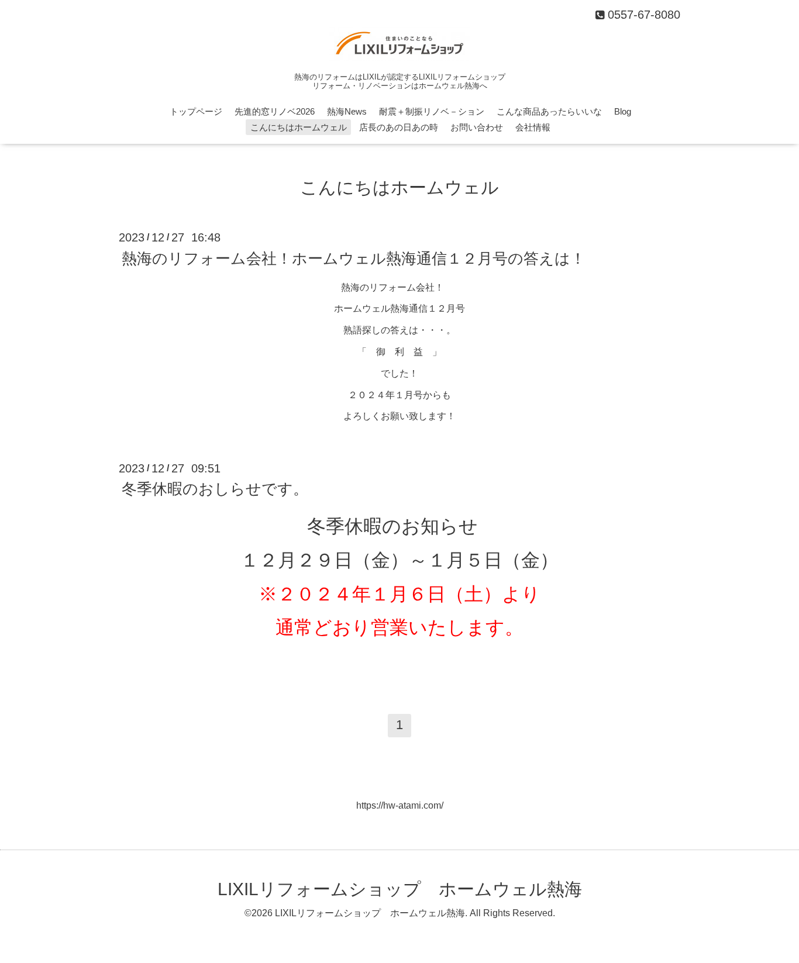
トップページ (196, 111)
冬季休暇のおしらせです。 (215, 489)
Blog (622, 111)
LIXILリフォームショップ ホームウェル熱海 (400, 889)
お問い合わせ (476, 127)
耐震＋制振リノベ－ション (431, 111)
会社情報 (532, 127)
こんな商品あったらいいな (549, 111)
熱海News (347, 111)
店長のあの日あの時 (398, 127)
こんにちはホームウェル (298, 127)
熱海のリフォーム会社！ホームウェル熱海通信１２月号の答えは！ (354, 258)
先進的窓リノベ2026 (275, 111)
